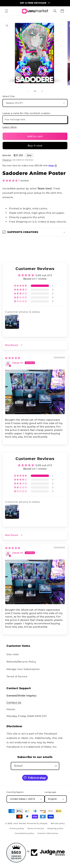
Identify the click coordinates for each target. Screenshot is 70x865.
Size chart (13, 654)
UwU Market (19, 823)
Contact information (47, 833)
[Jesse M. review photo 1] (35, 391)
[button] (6, 11)
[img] (12, 358)
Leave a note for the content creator (26, 113)
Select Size (8, 96)
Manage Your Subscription (23, 669)
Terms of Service (17, 676)
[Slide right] (42, 91)
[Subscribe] (55, 766)
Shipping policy (55, 828)
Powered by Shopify (37, 823)
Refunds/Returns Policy (21, 661)
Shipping (6, 160)
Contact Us (14, 702)
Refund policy (58, 823)
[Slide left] (27, 91)
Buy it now (35, 145)
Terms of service (35, 828)
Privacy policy (17, 828)
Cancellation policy (24, 833)
